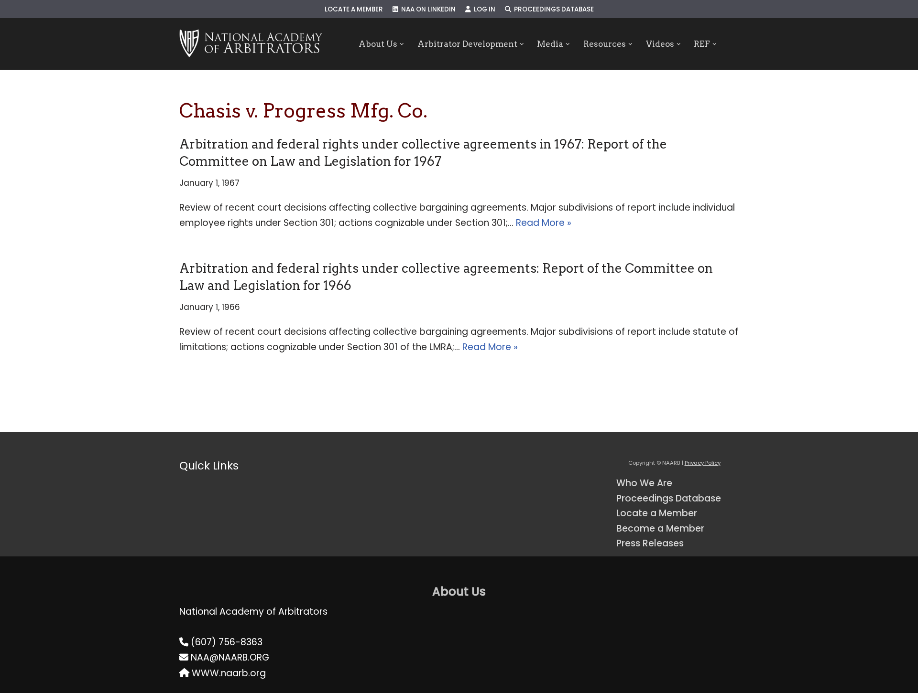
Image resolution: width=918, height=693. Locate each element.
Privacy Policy (703, 463)
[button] (402, 44)
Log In (483, 9)
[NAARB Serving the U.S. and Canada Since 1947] (250, 44)
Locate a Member (354, 9)
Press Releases (650, 543)
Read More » (543, 222)
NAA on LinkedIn (427, 9)
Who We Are (644, 483)
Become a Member (660, 528)
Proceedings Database (552, 9)
